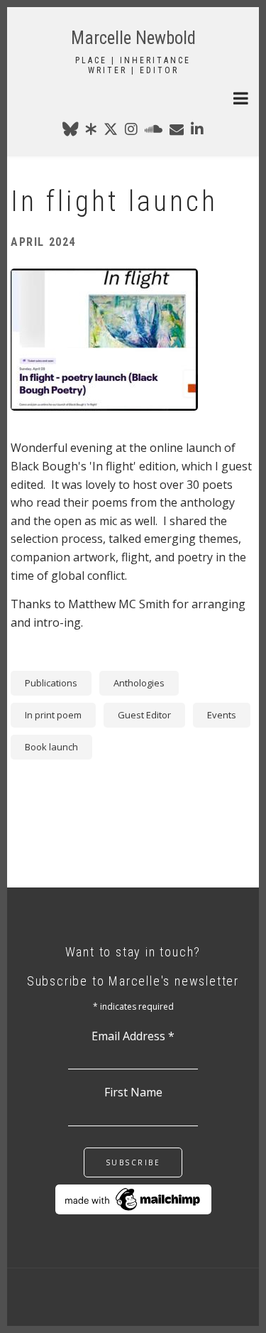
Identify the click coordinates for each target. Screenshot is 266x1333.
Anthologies (139, 682)
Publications (51, 682)
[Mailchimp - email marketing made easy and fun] (133, 1198)
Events (221, 714)
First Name (133, 1092)
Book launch (51, 746)
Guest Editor (144, 714)
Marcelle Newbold (133, 38)
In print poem (53, 714)
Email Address (133, 1036)
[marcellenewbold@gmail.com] (177, 131)
